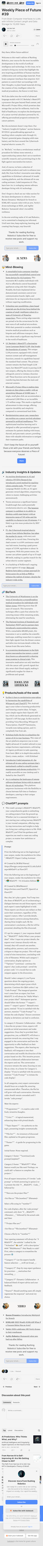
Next (35, 1387)
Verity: (9, 1329)
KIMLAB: (10, 1322)
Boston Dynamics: (13, 1315)
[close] (36, 1471)
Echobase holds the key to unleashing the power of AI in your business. (22, 736)
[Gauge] (37, 44)
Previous (9, 1387)
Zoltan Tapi (11, 28)
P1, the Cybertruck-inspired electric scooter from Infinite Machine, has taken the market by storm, (22, 533)
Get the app (32, 1536)
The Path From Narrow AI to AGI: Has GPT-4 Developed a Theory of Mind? (16, 1465)
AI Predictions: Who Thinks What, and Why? (14, 1438)
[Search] (39, 1430)
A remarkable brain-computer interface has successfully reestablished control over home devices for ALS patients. (23, 274)
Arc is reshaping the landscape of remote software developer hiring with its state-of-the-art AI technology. (23, 782)
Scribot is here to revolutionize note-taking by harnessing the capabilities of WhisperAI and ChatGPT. (23, 700)
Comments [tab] (7, 1402)
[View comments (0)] (11, 36)
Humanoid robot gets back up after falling (22, 1338)
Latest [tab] (10, 1430)
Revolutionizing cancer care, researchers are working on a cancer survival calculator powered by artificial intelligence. (23, 418)
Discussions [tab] (19, 1430)
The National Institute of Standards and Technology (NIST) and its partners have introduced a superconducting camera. (22, 624)
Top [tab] (4, 1430)
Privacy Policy (25, 1520)
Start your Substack (15, 1536)
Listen (38, 30)
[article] (21, 1443)
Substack (10, 1541)
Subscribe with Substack (23, 1510)
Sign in (38, 3)
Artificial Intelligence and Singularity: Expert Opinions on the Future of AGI (16, 1443)
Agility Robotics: (13, 1336)
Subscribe (30, 3)
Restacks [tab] (16, 1402)
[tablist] (11, 1402)
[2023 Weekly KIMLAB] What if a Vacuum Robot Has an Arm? (23, 1324)
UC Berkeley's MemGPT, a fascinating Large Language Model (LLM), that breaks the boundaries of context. (23, 346)
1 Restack (18, 1371)
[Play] (5, 44)
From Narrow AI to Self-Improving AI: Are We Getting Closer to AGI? (15, 1458)
